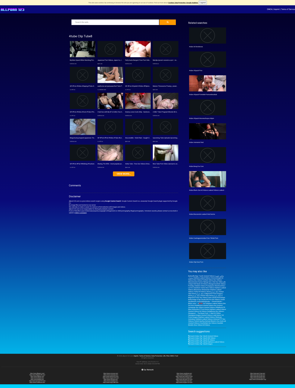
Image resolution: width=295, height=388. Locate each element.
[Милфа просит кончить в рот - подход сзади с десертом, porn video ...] (165, 57)
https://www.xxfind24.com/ (111, 379)
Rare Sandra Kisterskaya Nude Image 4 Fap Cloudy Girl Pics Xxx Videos (206, 298)
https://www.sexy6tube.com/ (184, 373)
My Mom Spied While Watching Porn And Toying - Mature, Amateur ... (93, 60)
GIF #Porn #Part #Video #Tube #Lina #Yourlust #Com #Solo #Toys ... (120, 138)
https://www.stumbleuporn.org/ (257, 379)
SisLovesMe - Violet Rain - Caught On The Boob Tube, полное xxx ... (148, 138)
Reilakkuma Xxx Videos (215, 311)
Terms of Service (288, 9)
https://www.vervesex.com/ (110, 373)
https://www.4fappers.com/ (37, 373)
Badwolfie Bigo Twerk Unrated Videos (201, 276)
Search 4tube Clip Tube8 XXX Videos (202, 338)
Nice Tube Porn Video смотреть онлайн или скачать (171, 164)
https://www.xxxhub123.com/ (111, 376)
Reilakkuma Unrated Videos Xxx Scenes (208, 305)
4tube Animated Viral (196, 142)
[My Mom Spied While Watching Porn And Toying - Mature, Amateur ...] (82, 57)
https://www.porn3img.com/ (257, 376)
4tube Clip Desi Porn (196, 262)
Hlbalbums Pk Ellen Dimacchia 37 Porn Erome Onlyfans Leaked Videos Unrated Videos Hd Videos (207, 309)
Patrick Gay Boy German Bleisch (205, 321)
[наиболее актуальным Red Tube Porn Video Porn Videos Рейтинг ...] (110, 82)
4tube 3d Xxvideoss (196, 47)
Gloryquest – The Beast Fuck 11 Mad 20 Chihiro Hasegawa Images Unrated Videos (204, 314)
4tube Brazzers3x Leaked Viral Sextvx (202, 214)
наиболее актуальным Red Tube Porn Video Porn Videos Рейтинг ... (121, 86)
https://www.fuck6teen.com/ (184, 375)
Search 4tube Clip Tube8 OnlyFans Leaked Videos (207, 342)
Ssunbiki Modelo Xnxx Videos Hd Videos (205, 324)
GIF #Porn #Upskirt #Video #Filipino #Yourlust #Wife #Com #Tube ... (148, 86)
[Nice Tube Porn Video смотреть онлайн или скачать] (165, 160)
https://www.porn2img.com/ (257, 375)
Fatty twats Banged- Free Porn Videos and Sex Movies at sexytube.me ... (150, 60)
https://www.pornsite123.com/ (37, 381)
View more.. (124, 174)
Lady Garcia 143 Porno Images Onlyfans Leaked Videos (206, 316)
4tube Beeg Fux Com (196, 166)
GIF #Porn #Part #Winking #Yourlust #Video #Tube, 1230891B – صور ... (94, 164)
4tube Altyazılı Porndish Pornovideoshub (203, 94)
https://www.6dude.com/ (37, 378)
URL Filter (166, 356)
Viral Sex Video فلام (219, 282)
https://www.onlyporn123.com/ (184, 382)
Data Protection (156, 356)
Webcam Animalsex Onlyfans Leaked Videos (205, 318)
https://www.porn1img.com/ (257, 373)
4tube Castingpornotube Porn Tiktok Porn (203, 238)
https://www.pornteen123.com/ (184, 379)
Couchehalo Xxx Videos (208, 323)
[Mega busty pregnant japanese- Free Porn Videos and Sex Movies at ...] (82, 134)
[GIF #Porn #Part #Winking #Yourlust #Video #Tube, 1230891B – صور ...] (82, 160)
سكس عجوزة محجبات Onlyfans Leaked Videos (206, 277)
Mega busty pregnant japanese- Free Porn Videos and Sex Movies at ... (94, 138)
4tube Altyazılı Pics (195, 70)
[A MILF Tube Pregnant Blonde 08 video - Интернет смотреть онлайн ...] (165, 108)
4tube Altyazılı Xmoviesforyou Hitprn (201, 118)
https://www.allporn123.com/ (184, 381)
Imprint (277, 9)
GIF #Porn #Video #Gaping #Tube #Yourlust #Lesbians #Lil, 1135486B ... (94, 86)
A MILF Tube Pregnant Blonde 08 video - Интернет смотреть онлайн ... (177, 112)
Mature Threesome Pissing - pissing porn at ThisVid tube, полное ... (176, 86)
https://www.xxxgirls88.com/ (110, 382)
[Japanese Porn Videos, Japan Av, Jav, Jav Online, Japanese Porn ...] (110, 57)
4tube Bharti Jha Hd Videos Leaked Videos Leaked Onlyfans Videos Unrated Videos (217, 190)
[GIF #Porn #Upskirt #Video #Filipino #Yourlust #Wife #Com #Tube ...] (138, 82)
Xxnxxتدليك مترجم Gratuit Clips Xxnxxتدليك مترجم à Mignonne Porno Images (206, 293)
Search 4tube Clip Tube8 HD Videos (202, 340)
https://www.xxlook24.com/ (111, 381)
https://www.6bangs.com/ (37, 376)
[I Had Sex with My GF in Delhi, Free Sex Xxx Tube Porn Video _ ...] (110, 108)
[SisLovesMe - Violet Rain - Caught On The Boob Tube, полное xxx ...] (138, 134)
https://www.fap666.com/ (37, 379)
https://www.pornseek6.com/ (184, 378)
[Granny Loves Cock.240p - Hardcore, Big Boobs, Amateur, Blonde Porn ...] (138, 108)
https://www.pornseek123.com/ (184, 376)
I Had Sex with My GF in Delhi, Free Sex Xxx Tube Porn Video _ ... (119, 112)
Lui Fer (190, 288)
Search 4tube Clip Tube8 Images (201, 344)
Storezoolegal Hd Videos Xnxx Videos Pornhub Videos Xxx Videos (205, 279)
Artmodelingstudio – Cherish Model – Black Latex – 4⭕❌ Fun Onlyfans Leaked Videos (205, 302)
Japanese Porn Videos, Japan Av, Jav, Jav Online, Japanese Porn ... (120, 60)
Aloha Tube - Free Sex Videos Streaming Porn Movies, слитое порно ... (149, 164)
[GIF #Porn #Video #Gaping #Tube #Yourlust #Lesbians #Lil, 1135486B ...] (82, 82)
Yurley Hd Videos (200, 292)
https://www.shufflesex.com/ (37, 382)
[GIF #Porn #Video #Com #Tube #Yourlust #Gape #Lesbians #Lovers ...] (82, 108)
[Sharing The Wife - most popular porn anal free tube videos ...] (110, 160)
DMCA (269, 9)
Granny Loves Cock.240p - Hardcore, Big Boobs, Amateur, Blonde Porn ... (149, 112)
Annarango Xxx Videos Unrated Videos (201, 307)
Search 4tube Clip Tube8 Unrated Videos (204, 336)
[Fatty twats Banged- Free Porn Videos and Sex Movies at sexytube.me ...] (138, 57)
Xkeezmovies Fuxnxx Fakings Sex (199, 282)
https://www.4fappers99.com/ (37, 375)
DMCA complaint (81, 213)
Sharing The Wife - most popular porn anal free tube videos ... (118, 164)
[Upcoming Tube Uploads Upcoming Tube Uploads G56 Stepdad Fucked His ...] (165, 134)
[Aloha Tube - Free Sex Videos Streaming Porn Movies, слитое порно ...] (138, 160)
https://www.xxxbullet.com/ (110, 375)
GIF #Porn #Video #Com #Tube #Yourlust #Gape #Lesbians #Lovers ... (94, 112)
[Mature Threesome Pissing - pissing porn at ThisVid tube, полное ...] (165, 82)
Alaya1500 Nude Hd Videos (198, 284)
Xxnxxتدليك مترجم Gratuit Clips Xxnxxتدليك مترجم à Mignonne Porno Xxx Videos (205, 297)
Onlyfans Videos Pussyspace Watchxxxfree (209, 286)
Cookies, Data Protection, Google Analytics (183, 3)
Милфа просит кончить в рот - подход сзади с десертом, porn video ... (178, 60)
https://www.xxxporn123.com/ (111, 378)
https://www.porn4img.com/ (257, 378)
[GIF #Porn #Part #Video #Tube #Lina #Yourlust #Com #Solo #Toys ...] (110, 134)
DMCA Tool (174, 356)
